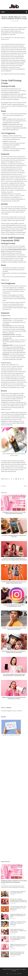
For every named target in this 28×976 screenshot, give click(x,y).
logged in (9, 710)
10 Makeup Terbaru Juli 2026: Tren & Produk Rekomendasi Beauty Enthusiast (14, 513)
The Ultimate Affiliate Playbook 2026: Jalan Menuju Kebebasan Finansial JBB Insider (14, 675)
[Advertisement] (14, 798)
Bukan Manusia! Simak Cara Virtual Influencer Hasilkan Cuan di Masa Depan (14, 651)
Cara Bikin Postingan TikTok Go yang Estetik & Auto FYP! (14, 536)
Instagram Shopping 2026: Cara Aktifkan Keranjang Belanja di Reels (14, 605)
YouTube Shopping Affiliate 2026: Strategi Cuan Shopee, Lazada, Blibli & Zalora (14, 582)
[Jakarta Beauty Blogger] (14, 6)
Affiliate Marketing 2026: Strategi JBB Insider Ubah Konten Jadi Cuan (14, 698)
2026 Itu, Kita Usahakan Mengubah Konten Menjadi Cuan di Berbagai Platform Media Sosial (14, 559)
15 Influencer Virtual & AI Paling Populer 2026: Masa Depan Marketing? (14, 628)
